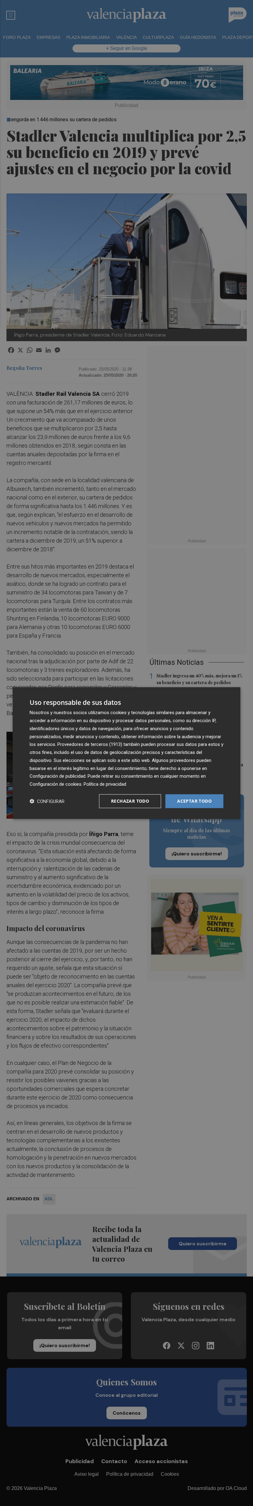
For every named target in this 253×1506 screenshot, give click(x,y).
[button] (47, 801)
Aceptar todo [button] (194, 801)
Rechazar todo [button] (130, 801)
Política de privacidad (105, 784)
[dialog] (126, 753)
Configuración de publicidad (57, 776)
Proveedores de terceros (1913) (89, 744)
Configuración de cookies (55, 784)
